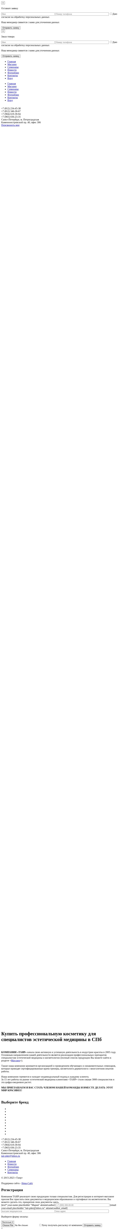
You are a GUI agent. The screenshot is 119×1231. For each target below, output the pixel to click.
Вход (10, 78)
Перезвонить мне (10, 125)
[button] (59, 1020)
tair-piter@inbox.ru (10, 1156)
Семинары (13, 67)
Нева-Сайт (27, 1183)
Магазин (12, 64)
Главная (11, 61)
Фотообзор (13, 72)
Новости (12, 70)
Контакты (12, 75)
